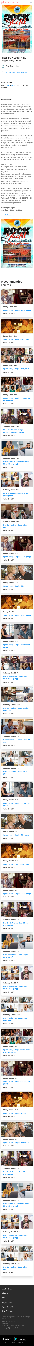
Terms (13, 1342)
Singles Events (7, 1303)
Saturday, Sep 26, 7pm (11, 1168)
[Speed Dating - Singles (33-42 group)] (17, 296)
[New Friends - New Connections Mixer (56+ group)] (17, 1004)
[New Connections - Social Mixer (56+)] (17, 511)
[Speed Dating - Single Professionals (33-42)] (17, 1068)
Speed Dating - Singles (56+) (13, 586)
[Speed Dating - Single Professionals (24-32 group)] (17, 384)
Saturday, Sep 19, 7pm (11, 919)
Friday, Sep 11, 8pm (10, 553)
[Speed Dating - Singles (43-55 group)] (17, 602)
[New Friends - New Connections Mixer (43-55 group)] (17, 973)
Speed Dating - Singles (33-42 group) (17, 310)
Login (8, 85)
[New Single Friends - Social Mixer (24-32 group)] (17, 909)
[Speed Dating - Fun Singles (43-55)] (17, 326)
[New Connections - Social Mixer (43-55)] (17, 726)
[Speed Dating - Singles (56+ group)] (17, 355)
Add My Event (7, 1289)
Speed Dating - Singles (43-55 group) (17, 615)
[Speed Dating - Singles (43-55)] (17, 1099)
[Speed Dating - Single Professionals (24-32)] (17, 631)
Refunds (20, 1342)
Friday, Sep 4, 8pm (10, 307)
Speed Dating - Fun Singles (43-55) (16, 339)
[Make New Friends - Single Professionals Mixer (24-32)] (17, 416)
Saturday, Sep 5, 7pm (11, 426)
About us (5, 1293)
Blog (3, 1297)
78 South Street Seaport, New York (16, 72)
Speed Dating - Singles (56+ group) (16, 369)
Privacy (5, 1342)
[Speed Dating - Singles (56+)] (17, 572)
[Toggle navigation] (30, 2)
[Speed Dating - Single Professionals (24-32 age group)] (17, 1036)
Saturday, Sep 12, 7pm (11, 673)
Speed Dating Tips (8, 1307)
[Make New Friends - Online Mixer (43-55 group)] (17, 479)
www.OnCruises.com (8, 215)
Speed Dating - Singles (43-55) (14, 1113)
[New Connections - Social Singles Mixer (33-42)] (17, 694)
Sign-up (13, 85)
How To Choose (7, 1311)
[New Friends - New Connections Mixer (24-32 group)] (17, 663)
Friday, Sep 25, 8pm (10, 1046)
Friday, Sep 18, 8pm (10, 800)
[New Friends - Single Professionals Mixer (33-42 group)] (17, 448)
